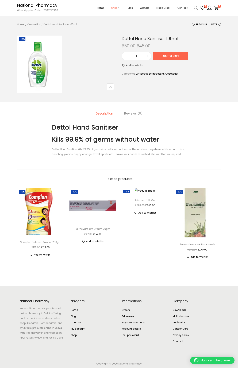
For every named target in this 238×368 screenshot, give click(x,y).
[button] (133, 65)
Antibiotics (179, 322)
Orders (126, 310)
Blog (73, 316)
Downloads (179, 310)
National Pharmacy (37, 5)
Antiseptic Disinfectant (150, 73)
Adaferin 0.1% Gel (145, 200)
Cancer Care (180, 329)
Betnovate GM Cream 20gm (93, 229)
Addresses (128, 316)
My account (78, 329)
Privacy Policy (181, 335)
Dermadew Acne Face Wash (197, 244)
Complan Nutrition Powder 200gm (40, 242)
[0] (203, 8)
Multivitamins (181, 316)
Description (104, 113)
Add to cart (171, 56)
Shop (74, 335)
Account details (131, 329)
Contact (76, 322)
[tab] (104, 113)
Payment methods (133, 322)
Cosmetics (34, 24)
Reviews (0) (133, 113)
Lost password (130, 335)
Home (20, 24)
